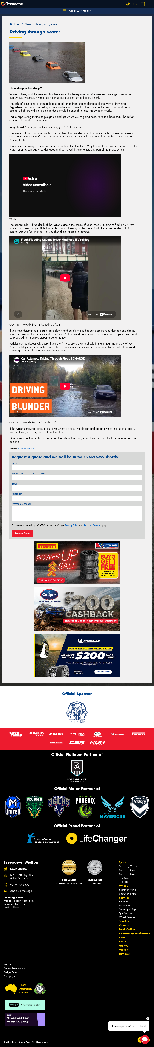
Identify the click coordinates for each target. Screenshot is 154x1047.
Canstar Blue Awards (14, 968)
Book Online (127, 929)
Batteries (123, 901)
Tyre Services (125, 913)
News (122, 941)
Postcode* (17, 493)
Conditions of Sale (40, 1042)
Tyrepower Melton (79, 10)
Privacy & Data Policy (21, 1042)
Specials (124, 921)
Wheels (123, 885)
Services (124, 897)
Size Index (9, 964)
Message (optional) (21, 503)
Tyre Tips (123, 881)
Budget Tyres (10, 972)
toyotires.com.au (26, 447)
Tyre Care (124, 877)
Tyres (122, 862)
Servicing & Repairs (129, 909)
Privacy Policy (72, 525)
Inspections (124, 905)
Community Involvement (134, 933)
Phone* (29, 473)
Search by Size (127, 870)
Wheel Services (127, 917)
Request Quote (22, 533)
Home (15, 24)
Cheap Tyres (10, 976)
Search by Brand (127, 874)
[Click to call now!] (128, 4)
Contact (124, 925)
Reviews (124, 953)
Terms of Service (92, 525)
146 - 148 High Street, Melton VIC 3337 (23, 876)
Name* (15, 463)
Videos (123, 949)
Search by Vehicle (128, 866)
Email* (15, 483)
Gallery (123, 945)
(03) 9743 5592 (19, 885)
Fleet (122, 937)
